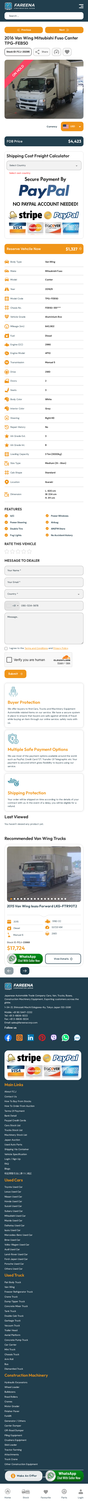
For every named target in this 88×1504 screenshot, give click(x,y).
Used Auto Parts (13, 1144)
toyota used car (14, 1186)
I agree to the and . (38, 648)
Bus (6, 1364)
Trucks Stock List (14, 1130)
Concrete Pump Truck (16, 1340)
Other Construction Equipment (21, 1464)
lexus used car (13, 1191)
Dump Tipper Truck (15, 1301)
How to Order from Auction (20, 1106)
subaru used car (14, 1211)
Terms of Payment (15, 1111)
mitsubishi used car (15, 1215)
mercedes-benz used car (18, 1234)
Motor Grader (12, 1406)
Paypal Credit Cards (15, 1120)
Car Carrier (10, 1344)
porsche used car (14, 1263)
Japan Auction (12, 1139)
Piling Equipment (13, 1435)
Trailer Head (11, 1330)
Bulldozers (10, 1391)
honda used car (13, 1201)
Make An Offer (27, 1475)
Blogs (7, 1168)
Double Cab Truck (14, 1315)
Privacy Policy (60, 648)
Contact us (11, 1096)
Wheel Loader (12, 1387)
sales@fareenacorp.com (24, 1022)
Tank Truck (10, 1311)
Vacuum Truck (12, 1325)
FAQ (7, 1163)
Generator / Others (15, 1420)
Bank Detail (10, 1115)
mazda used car (13, 1220)
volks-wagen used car (17, 1244)
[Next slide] (27, 970)
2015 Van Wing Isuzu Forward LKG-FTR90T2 (42, 906)
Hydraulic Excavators (16, 1382)
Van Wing (43, 838)
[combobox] (72, 126)
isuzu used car (13, 1230)
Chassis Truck (12, 1354)
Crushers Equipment (15, 1440)
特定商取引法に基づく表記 (18, 1173)
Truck (58, 838)
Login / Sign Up (13, 1159)
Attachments (12, 1454)
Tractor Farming (13, 1449)
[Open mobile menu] (81, 6)
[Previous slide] (11, 970)
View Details (61, 958)
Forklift (8, 1416)
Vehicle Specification (16, 1154)
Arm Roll (9, 1359)
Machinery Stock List (16, 1134)
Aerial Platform (12, 1335)
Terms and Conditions (36, 648)
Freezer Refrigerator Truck (19, 1291)
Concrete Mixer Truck (16, 1306)
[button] (11, 899)
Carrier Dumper (13, 1425)
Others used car (14, 1268)
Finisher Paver (12, 1411)
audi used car (12, 1249)
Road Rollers (11, 1396)
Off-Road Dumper (14, 1430)
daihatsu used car (15, 1225)
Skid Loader (11, 1444)
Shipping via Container (17, 1149)
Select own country (19, 173)
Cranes (8, 1401)
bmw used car (12, 1239)
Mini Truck (10, 1349)
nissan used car (13, 1196)
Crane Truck (11, 1296)
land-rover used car (16, 1254)
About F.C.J (10, 1091)
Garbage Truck (13, 1320)
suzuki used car (13, 1206)
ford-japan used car (16, 1259)
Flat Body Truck (13, 1282)
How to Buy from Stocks (18, 1101)
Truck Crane (11, 1459)
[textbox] (70, 126)
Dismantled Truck (14, 1368)
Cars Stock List (13, 1125)
